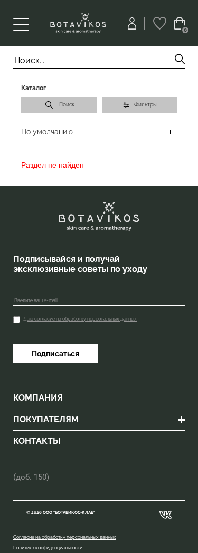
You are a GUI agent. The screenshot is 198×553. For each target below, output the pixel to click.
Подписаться (55, 354)
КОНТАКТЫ (37, 441)
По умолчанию (47, 132)
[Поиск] (180, 60)
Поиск (66, 105)
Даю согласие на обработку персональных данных (80, 319)
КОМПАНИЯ (38, 398)
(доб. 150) (31, 477)
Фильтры (145, 105)
